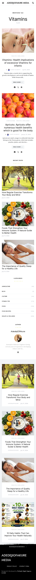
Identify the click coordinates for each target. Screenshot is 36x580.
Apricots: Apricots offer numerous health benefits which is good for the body (18, 127)
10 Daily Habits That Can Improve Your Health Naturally (18, 534)
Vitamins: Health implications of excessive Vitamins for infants (18, 62)
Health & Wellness (17, 56)
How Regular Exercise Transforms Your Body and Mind (17, 193)
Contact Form (24, 566)
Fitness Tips (6, 301)
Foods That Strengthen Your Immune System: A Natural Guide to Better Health (17, 230)
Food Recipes (6, 311)
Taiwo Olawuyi (15, 69)
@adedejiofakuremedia (17, 546)
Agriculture (10, 121)
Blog (3, 291)
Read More (17, 82)
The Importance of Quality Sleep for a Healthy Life (16, 267)
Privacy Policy (12, 566)
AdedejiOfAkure (18, 331)
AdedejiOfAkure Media (18, 3)
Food (4, 306)
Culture (4, 296)
